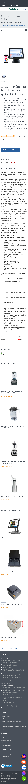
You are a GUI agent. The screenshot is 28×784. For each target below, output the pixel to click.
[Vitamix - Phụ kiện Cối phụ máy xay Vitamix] (14, 413)
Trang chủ (3, 22)
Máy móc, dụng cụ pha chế (15, 22)
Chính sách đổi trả (5, 719)
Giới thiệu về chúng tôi (6, 754)
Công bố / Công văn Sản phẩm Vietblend (11, 721)
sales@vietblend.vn (7, 681)
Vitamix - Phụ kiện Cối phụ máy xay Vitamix (12, 427)
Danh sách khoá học (6, 740)
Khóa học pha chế (16, 4)
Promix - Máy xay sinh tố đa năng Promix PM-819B (13, 462)
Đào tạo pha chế (5, 737)
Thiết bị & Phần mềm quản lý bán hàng (12, 24)
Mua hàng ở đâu (5, 4)
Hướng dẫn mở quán (6, 742)
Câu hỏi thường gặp (6, 716)
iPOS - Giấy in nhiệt (8, 637)
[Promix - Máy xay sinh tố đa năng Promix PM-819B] (14, 449)
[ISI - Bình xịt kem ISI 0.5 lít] (14, 484)
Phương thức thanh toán (7, 724)
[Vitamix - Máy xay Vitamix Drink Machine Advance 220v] (14, 378)
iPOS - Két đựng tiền (8, 571)
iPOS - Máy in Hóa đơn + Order (12, 604)
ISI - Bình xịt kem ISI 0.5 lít (12, 496)
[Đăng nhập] (23, 9)
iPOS (2, 354)
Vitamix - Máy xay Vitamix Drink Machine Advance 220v (13, 392)
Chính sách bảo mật (6, 756)
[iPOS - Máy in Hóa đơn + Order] (14, 591)
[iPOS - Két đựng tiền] (14, 558)
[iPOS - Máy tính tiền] (14, 525)
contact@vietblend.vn (5, 2)
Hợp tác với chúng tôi (6, 745)
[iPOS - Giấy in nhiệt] (14, 625)
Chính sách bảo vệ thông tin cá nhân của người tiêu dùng (13, 728)
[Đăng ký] (26, 9)
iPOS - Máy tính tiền (8, 538)
